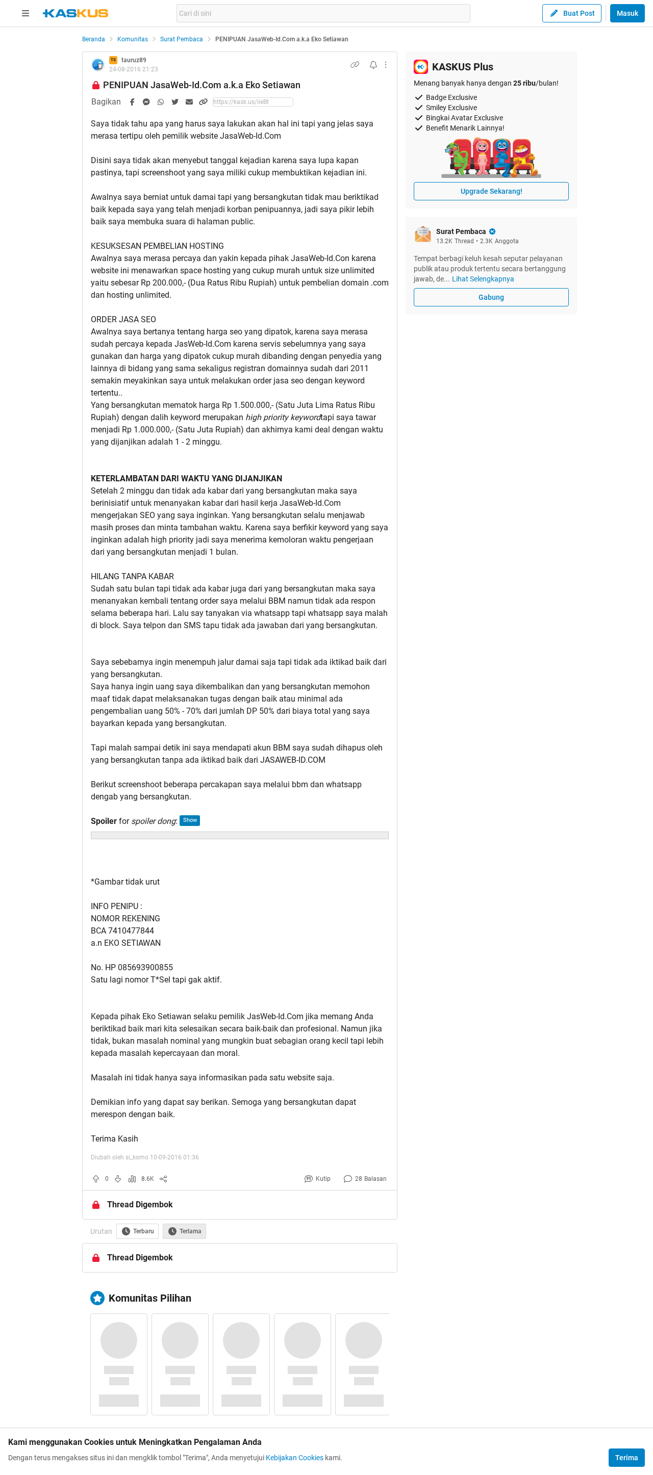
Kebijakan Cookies (294, 1458)
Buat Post (579, 13)
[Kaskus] (75, 13)
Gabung (491, 297)
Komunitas (132, 39)
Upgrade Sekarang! (491, 191)
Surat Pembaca (181, 39)
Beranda (93, 39)
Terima (626, 1458)
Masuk (627, 13)
